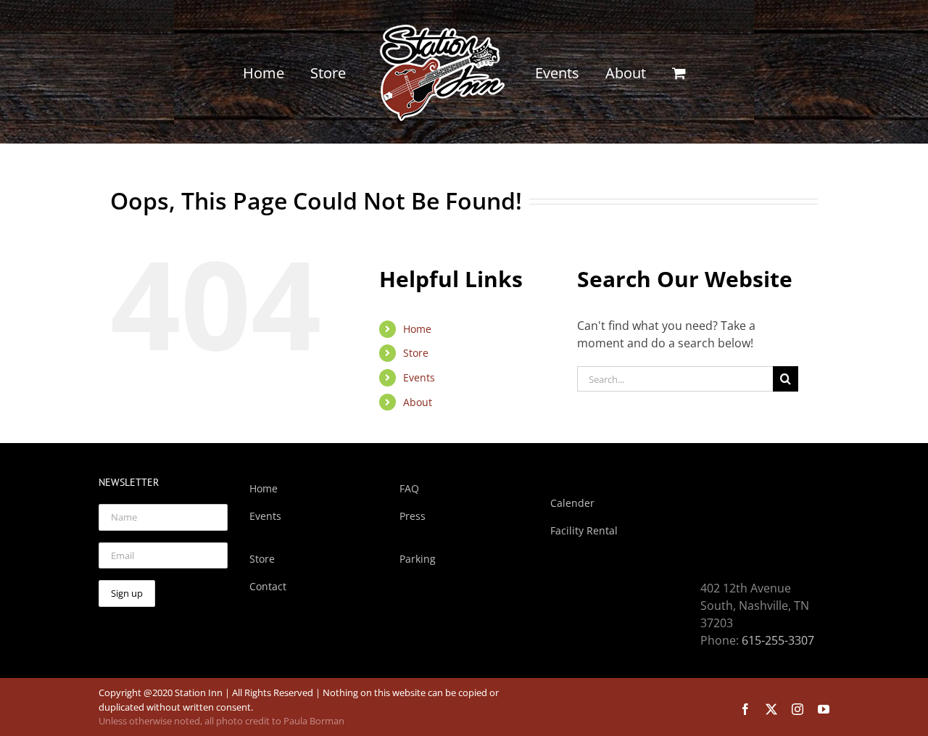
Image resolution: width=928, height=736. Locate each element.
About (417, 402)
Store (415, 353)
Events (419, 377)
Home (417, 329)
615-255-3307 (778, 640)
